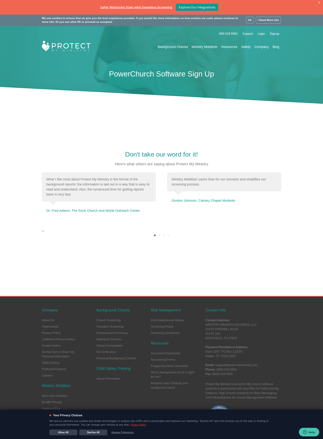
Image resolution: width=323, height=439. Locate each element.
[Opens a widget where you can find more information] (309, 432)
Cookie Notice (51, 345)
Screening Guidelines (165, 333)
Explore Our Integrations (197, 7)
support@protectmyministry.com (236, 365)
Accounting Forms (163, 359)
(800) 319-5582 (222, 374)
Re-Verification (106, 352)
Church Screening (108, 320)
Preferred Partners (54, 369)
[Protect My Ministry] (66, 47)
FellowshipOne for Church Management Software (244, 397)
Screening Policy (162, 326)
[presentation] (42, 230)
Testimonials (50, 326)
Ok (250, 20)
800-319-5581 (228, 33)
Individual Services (109, 339)
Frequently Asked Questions (169, 366)
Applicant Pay (51, 408)
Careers (47, 375)
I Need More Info (268, 20)
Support (247, 33)
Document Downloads (165, 353)
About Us (48, 320)
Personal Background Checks (116, 358)
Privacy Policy (51, 333)
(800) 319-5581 (226, 369)
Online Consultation (109, 345)
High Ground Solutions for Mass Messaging (247, 393)
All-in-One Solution (54, 395)
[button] (155, 235)
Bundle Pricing (51, 402)
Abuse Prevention (108, 378)
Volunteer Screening (110, 326)
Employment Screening (111, 333)
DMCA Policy (51, 362)
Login (261, 33)
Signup (274, 33)
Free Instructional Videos (167, 320)
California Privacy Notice (58, 339)
